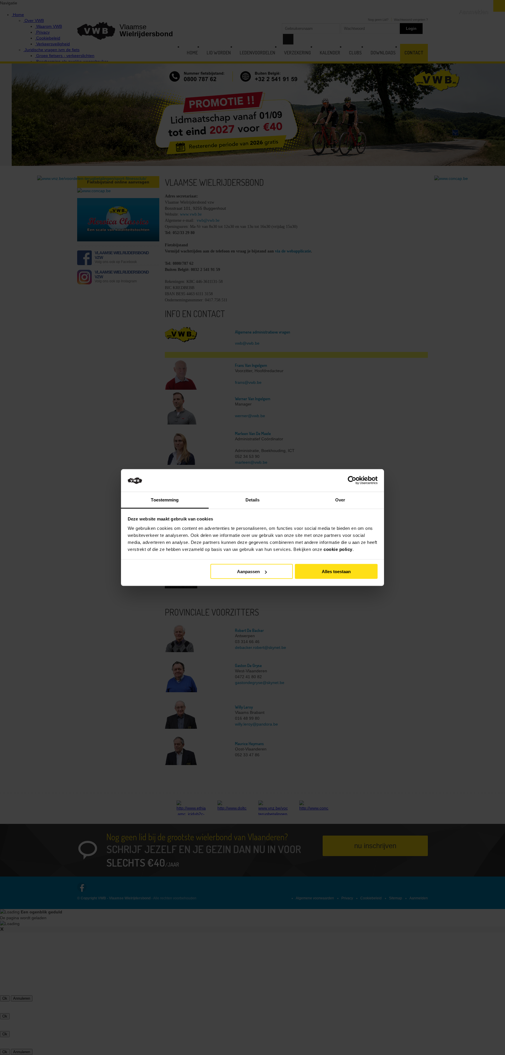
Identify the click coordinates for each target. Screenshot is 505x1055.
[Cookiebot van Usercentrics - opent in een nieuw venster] (352, 480)
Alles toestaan (336, 571)
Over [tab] (340, 499)
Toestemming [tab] (165, 499)
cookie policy (338, 549)
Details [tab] (252, 499)
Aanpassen (248, 571)
